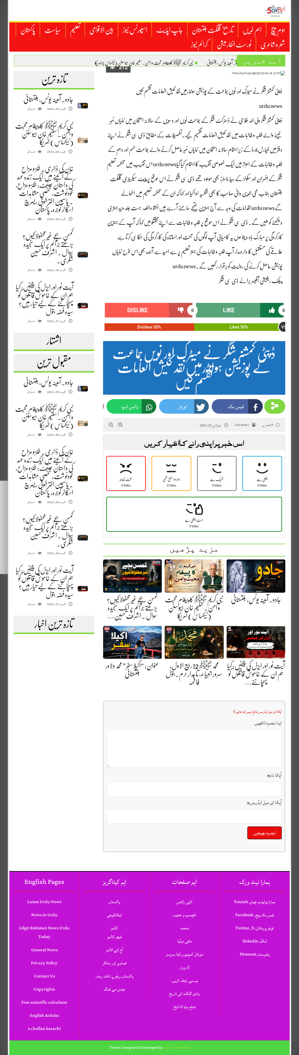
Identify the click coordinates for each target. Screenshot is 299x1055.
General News (44, 950)
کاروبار (184, 967)
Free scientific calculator (44, 1002)
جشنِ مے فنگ (114, 989)
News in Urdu (44, 915)
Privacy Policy (44, 963)
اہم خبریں (252, 30)
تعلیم (75, 30)
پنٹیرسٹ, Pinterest (255, 954)
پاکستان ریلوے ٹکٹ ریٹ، (114, 976)
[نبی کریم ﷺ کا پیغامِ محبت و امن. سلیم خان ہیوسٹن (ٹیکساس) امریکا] (83, 140)
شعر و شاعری (272, 45)
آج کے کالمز (114, 950)
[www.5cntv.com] (275, 10)
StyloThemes (177, 1048)
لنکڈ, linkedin (255, 941)
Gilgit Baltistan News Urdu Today (44, 932)
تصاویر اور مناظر (114, 963)
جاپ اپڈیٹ (169, 30)
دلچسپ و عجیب (184, 915)
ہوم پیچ (278, 30)
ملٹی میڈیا (184, 941)
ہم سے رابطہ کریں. (184, 980)
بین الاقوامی (101, 30)
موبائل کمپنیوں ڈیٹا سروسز (184, 954)
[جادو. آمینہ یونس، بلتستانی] (83, 105)
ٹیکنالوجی (114, 915)
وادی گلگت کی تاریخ (184, 993)
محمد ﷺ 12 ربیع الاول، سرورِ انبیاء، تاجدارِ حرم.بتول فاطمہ (194, 674)
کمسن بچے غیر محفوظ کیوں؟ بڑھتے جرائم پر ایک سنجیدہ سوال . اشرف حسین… (132, 608)
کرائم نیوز (199, 45)
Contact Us (44, 976)
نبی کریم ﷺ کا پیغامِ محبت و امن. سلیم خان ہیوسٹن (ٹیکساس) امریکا (144, 63)
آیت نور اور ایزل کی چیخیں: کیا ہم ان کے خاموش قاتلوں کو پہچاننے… (256, 674)
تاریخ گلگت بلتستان (213, 30)
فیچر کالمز (114, 937)
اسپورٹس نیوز (135, 30)
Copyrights (44, 989)
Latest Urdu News (44, 902)
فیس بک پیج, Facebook (254, 915)
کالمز (114, 928)
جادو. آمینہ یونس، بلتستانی (224, 63)
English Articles (44, 1015)
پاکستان (27, 30)
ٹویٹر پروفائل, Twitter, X (254, 928)
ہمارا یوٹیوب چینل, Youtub (254, 902)
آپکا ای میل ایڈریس (264, 802)
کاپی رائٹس (184, 902)
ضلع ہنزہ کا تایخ (184, 1007)
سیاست (52, 30)
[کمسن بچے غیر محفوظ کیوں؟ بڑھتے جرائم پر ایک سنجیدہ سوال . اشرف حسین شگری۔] (83, 254)
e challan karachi (44, 1028)
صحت (184, 928)
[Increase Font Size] (120, 424)
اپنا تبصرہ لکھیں (268, 723)
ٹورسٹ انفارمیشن (234, 45)
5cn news (242, 425)
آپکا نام (274, 775)
